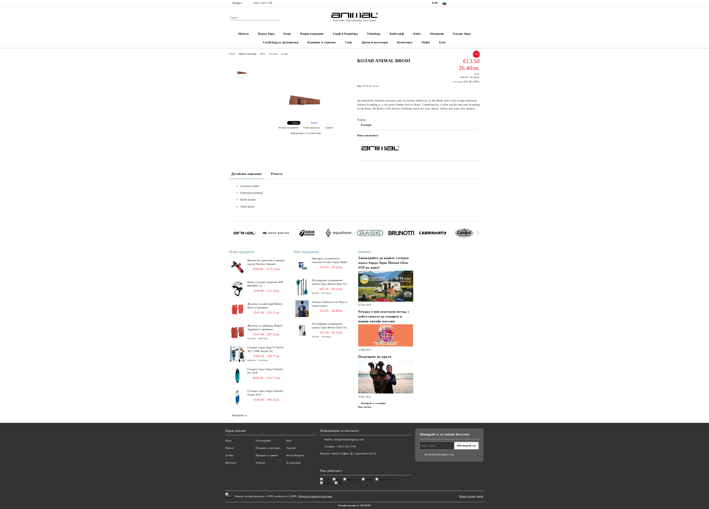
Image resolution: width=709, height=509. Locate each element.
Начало (243, 33)
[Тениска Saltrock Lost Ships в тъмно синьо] (302, 308)
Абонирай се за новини (373, 403)
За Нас (229, 455)
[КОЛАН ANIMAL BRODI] (304, 115)
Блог (442, 42)
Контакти (231, 462)
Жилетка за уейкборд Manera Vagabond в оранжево (264, 327)
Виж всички (364, 407)
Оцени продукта (311, 127)
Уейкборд (373, 33)
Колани (284, 54)
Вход (228, 440)
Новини (260, 462)
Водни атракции (311, 33)
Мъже (262, 54)
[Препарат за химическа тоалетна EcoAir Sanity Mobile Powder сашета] (302, 265)
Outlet (426, 42)
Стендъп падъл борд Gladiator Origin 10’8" (265, 393)
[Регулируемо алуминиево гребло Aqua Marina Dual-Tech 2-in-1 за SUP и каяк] (302, 287)
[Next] (476, 233)
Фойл (417, 33)
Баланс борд (462, 33)
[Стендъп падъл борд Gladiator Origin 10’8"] (237, 397)
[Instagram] (467, 3)
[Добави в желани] (477, 136)
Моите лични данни (471, 496)
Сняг (348, 42)
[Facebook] (456, 3)
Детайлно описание (246, 174)
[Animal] (244, 233)
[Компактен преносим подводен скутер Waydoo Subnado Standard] (237, 267)
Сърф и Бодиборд (345, 33)
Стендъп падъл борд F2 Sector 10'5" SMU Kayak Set (265, 349)
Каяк (287, 33)
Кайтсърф (397, 33)
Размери (366, 125)
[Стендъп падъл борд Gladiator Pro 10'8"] (237, 375)
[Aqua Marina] (275, 234)
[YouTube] (472, 3)
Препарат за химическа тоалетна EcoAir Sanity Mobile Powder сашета (330, 260)
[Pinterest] (478, 3)
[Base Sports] (370, 233)
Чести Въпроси (295, 455)
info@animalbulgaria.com (349, 439)
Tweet (314, 122)
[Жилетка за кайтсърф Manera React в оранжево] (237, 310)
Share (295, 123)
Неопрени (437, 33)
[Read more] (385, 287)
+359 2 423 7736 (262, 3)
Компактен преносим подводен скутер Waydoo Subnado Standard (266, 262)
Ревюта (277, 174)
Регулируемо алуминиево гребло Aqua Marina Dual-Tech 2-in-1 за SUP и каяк (330, 282)
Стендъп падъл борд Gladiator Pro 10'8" (265, 371)
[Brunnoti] (401, 233)
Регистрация (263, 440)
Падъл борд (266, 33)
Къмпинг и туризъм (322, 42)
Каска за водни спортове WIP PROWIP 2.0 (265, 284)
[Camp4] (464, 234)
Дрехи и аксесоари (375, 42)
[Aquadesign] (307, 234)
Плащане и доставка (268, 448)
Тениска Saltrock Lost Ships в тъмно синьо (329, 304)
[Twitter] (461, 3)
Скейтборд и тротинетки (280, 42)
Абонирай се (239, 415)
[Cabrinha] (432, 233)
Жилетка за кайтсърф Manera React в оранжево (264, 306)
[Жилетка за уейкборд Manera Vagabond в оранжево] (237, 332)
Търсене (291, 448)
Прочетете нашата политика (315, 496)
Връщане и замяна (267, 455)
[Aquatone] (338, 234)
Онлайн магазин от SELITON (354, 505)
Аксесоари (273, 54)
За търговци (293, 462)
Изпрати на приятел (289, 127)
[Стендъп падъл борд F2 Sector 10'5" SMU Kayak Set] (237, 354)
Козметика (404, 42)
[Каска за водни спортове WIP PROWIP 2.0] (237, 288)
